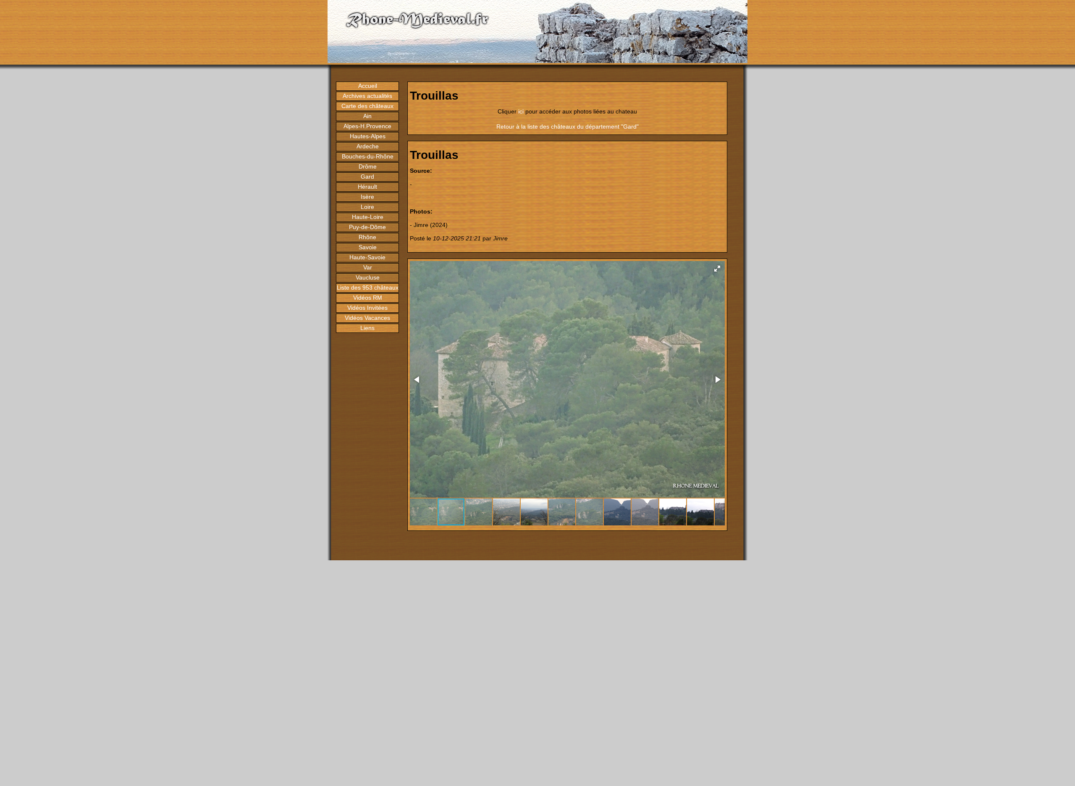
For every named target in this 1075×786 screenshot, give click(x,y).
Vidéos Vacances (367, 317)
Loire (367, 206)
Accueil (367, 85)
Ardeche (368, 146)
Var (367, 267)
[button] (717, 268)
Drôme (368, 166)
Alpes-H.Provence (367, 126)
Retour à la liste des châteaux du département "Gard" (567, 126)
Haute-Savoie (367, 257)
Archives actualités (367, 95)
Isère (367, 196)
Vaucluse (368, 277)
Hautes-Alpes (367, 136)
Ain (367, 116)
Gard (367, 176)
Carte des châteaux (367, 106)
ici (521, 111)
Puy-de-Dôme (367, 227)
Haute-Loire (367, 217)
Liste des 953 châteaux (368, 287)
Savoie (368, 247)
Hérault (367, 186)
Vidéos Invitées (367, 307)
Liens (367, 327)
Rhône (367, 237)
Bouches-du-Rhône (367, 156)
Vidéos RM (367, 297)
